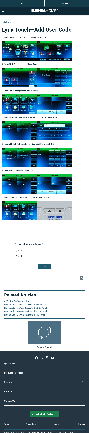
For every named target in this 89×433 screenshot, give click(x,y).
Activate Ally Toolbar (44, 414)
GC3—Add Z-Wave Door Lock (17, 301)
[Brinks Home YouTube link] (52, 357)
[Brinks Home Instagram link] (47, 357)
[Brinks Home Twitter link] (42, 357)
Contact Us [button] (9, 401)
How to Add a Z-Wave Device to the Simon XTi (25, 304)
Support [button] (8, 382)
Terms (6, 424)
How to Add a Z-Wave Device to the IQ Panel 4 (25, 315)
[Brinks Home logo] (44, 10)
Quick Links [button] (10, 363)
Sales (21, 3)
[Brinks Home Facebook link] (37, 357)
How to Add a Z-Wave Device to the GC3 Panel (25, 308)
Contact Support (44, 347)
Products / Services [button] (13, 372)
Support (65, 3)
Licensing (58, 424)
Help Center (6, 22)
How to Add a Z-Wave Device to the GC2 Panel (25, 311)
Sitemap (81, 424)
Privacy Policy (31, 424)
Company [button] (8, 391)
